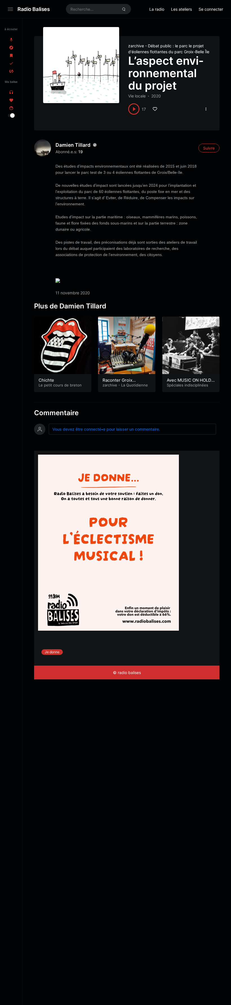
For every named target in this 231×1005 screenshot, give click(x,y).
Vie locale (137, 96)
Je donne (52, 652)
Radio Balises (33, 9)
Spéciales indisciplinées (187, 385)
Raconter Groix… (119, 380)
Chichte (46, 380)
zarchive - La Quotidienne (125, 385)
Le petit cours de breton (60, 385)
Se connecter (211, 9)
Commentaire (56, 413)
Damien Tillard (72, 145)
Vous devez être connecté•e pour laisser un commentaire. (106, 429)
